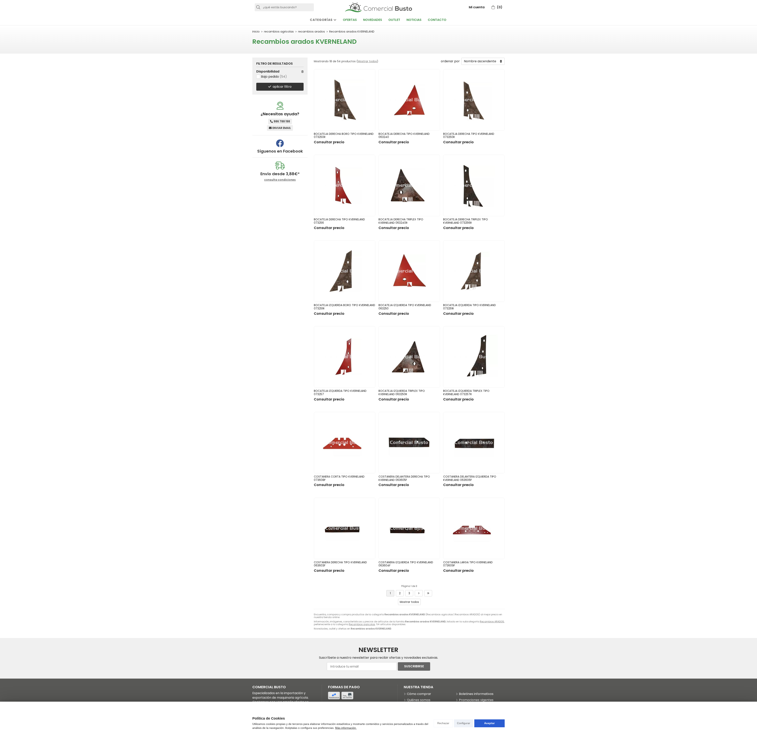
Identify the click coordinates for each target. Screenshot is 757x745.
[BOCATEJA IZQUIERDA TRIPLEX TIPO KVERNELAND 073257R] (473, 356)
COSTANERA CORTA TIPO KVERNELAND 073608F (339, 478)
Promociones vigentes (476, 700)
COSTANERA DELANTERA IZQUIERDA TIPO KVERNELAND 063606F (469, 478)
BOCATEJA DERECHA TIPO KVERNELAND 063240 (404, 135)
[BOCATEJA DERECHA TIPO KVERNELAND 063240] (409, 99)
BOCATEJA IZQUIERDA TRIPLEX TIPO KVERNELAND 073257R (466, 392)
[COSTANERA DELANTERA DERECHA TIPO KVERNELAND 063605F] (409, 442)
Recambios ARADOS (492, 621)
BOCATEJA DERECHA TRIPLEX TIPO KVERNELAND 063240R (400, 221)
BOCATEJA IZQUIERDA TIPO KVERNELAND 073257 (340, 392)
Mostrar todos (367, 61)
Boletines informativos (476, 694)
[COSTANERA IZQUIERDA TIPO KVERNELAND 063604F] (409, 528)
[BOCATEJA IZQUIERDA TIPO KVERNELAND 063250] (409, 271)
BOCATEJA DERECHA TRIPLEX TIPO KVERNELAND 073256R (465, 221)
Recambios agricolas (362, 624)
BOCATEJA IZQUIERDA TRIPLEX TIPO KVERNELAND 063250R (401, 392)
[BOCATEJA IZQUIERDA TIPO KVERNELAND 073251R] (473, 271)
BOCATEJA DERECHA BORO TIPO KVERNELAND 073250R (344, 135)
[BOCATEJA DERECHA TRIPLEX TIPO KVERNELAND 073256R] (473, 185)
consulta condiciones (280, 180)
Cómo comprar (419, 694)
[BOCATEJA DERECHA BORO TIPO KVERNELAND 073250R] (344, 99)
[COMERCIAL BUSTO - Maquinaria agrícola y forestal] (378, 7)
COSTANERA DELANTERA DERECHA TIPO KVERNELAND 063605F (404, 478)
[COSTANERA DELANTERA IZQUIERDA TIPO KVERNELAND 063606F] (473, 442)
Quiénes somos (418, 700)
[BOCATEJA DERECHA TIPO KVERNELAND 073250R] (473, 99)
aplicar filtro (282, 86)
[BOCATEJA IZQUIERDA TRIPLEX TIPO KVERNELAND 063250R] (409, 356)
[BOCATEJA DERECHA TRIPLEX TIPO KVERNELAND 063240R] (409, 185)
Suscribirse (414, 666)
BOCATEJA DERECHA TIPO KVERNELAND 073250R (468, 135)
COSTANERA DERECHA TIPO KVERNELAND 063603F (340, 564)
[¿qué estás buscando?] (284, 7)
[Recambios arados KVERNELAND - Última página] (428, 593)
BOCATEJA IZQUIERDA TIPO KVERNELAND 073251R (469, 306)
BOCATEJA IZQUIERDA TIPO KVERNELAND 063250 (404, 306)
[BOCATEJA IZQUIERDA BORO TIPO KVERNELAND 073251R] (344, 271)
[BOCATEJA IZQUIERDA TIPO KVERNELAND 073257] (344, 356)
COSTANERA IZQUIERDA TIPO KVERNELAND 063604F (405, 564)
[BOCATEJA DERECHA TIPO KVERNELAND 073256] (344, 185)
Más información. (346, 727)
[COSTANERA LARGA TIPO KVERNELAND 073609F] (473, 528)
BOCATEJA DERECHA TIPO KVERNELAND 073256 (339, 221)
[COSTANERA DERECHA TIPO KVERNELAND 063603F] (344, 528)
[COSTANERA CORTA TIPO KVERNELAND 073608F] (344, 442)
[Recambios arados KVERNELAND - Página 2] (419, 593)
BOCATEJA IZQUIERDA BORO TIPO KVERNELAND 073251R (344, 306)
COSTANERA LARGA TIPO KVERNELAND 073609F (468, 564)
